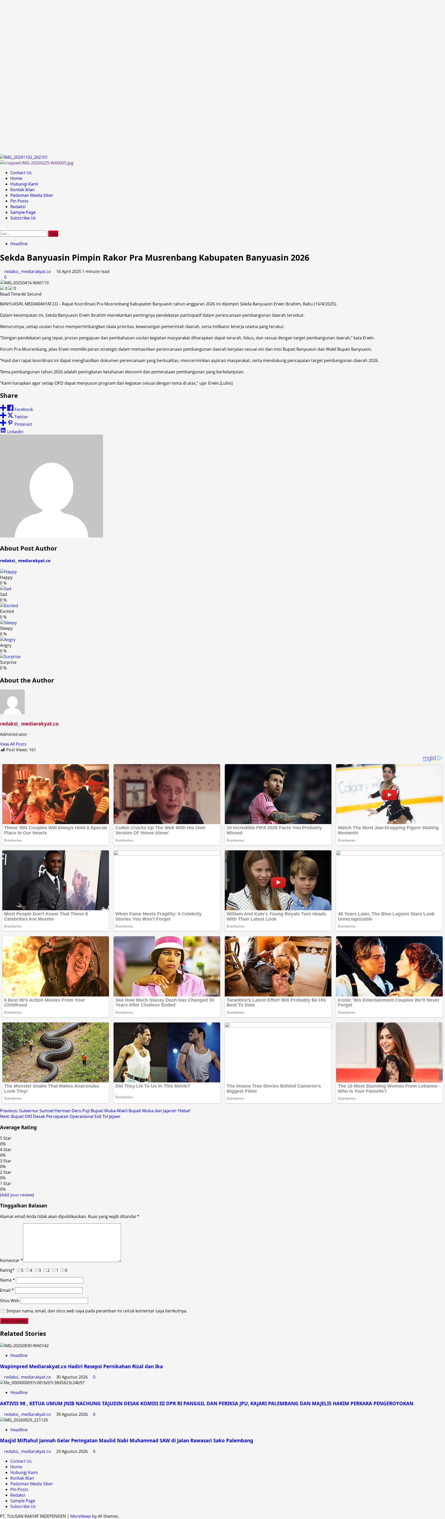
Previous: (95, 1111)
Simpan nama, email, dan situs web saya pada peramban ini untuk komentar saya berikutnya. (96, 1311)
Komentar (11, 1260)
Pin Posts (19, 201)
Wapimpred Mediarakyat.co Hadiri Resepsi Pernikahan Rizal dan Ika (81, 1366)
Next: (60, 1116)
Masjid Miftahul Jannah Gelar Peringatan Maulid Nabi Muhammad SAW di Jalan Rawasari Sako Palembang (126, 1440)
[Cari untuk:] (24, 233)
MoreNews (80, 1516)
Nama (7, 1280)
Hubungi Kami (24, 184)
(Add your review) (17, 1195)
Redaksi (17, 206)
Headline (19, 243)
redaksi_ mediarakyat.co (28, 271)
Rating (7, 1270)
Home (16, 178)
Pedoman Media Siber (31, 195)
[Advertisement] (154, 77)
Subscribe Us (23, 218)
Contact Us (21, 172)
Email (7, 1290)
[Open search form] (1, 228)
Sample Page (23, 212)
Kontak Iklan (22, 189)
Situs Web (9, 1300)
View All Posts (13, 744)
